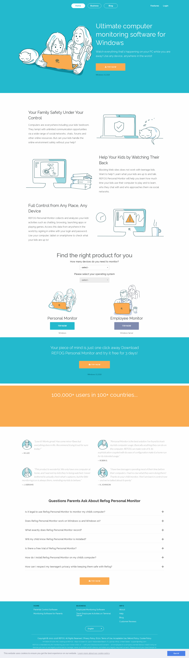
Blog (111, 6)
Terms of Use (106, 638)
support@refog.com (138, 642)
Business (94, 6)
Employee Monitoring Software (90, 609)
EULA (98, 638)
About (122, 609)
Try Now (111, 67)
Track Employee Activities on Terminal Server (93, 614)
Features (155, 6)
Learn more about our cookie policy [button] (94, 653)
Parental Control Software (45, 609)
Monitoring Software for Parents (48, 613)
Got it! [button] (176, 653)
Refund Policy (133, 638)
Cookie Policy (145, 638)
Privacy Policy (89, 638)
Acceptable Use (120, 638)
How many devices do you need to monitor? (94, 261)
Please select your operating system (94, 274)
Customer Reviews (127, 621)
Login (165, 6)
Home (78, 6)
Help (121, 613)
